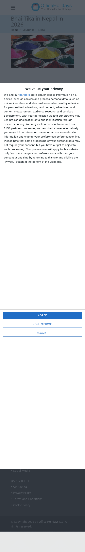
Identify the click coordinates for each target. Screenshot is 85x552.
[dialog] (42, 276)
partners (24, 94)
